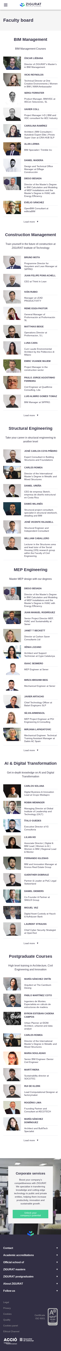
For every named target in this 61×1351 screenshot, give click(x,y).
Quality (6, 1319)
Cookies (7, 1314)
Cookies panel (10, 1325)
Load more (29, 221)
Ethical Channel (11, 1331)
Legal (6, 1302)
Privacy (7, 1308)
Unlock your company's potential (30, 1214)
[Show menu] (5, 5)
